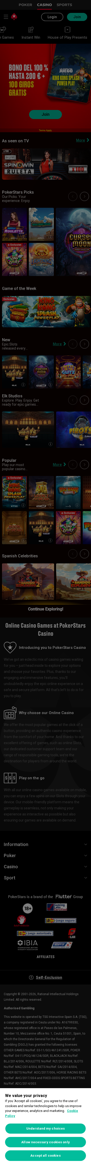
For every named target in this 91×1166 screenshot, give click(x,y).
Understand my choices (45, 1128)
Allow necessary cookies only (45, 1142)
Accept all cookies (45, 1155)
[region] (45, 1127)
